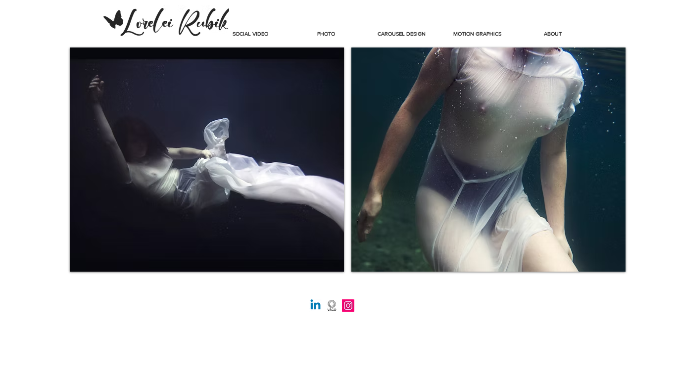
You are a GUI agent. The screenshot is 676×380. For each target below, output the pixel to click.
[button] (326, 29)
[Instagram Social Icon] (348, 305)
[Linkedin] (315, 305)
